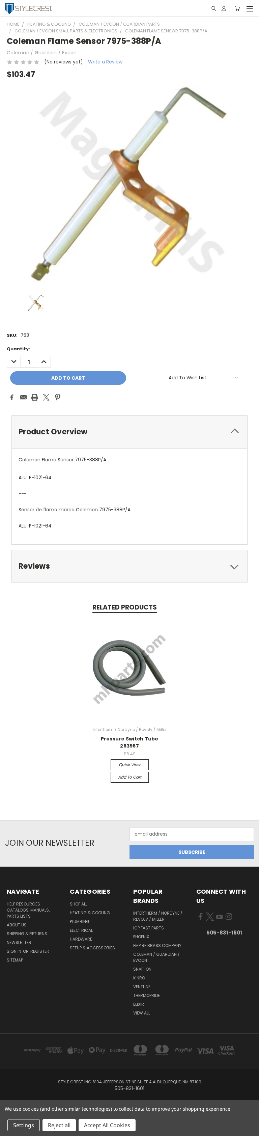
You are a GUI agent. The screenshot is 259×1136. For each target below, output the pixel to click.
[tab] (129, 431)
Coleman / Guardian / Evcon (156, 957)
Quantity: (18, 349)
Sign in (14, 951)
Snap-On (142, 969)
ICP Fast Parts (148, 928)
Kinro (139, 978)
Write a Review (105, 61)
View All (141, 1013)
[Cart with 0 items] (237, 8)
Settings (23, 1125)
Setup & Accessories (92, 948)
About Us (17, 925)
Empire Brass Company (157, 945)
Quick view (129, 764)
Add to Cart (129, 777)
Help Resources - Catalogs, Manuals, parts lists (28, 910)
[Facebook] (11, 397)
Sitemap (15, 960)
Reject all (59, 1125)
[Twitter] (46, 397)
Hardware (81, 939)
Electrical (81, 930)
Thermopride (146, 995)
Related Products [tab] (124, 607)
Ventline (141, 987)
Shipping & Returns (27, 934)
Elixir (138, 1004)
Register (39, 951)
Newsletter (19, 942)
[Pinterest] (57, 397)
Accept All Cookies (107, 1125)
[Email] (23, 397)
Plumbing (79, 921)
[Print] (34, 397)
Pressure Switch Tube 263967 (130, 742)
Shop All (78, 904)
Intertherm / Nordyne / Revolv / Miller (157, 916)
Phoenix (141, 937)
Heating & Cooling (90, 913)
